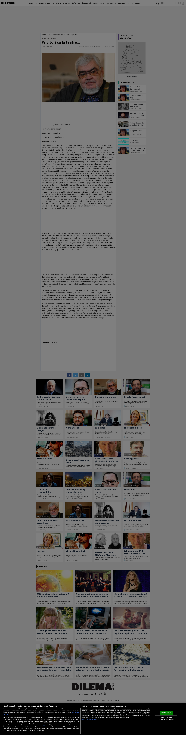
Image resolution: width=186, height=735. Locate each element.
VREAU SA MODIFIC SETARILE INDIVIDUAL (166, 718)
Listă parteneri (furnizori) (90, 719)
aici (44, 725)
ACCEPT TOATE (166, 713)
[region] (93, 719)
